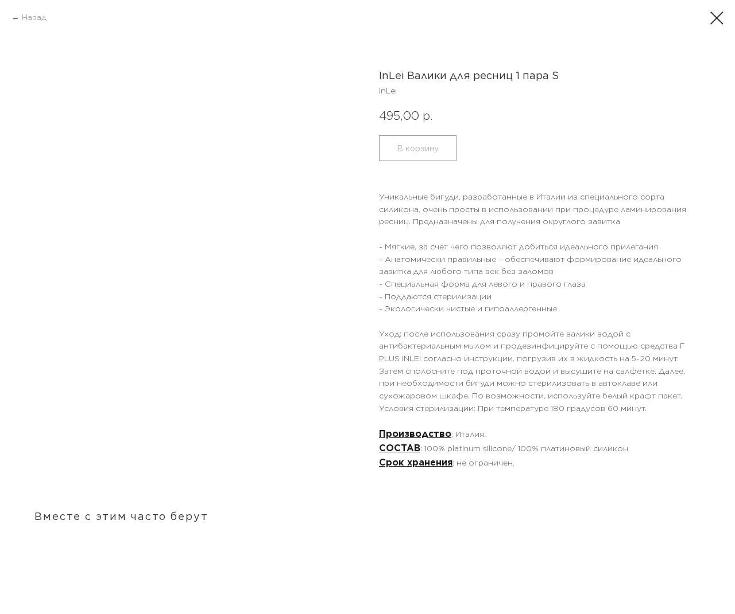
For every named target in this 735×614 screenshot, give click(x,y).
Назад (34, 17)
